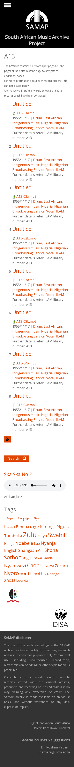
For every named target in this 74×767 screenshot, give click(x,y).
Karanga (48, 526)
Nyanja (48, 543)
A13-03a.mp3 (26, 280)
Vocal (50, 128)
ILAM (60, 128)
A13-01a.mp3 (26, 113)
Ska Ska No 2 (18, 474)
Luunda (22, 580)
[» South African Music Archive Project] (37, 20)
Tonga (25, 557)
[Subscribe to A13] (37, 439)
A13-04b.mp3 (26, 405)
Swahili (57, 535)
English (10, 550)
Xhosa (9, 580)
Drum (37, 118)
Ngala (34, 527)
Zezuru (61, 566)
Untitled (22, 103)
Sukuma (48, 566)
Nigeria (47, 123)
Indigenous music (25, 123)
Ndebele (24, 543)
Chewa (37, 558)
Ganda (48, 558)
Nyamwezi (15, 565)
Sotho (11, 557)
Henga (9, 543)
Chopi (34, 565)
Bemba (22, 526)
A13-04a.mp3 (26, 363)
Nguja (63, 526)
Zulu (30, 534)
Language (24, 518)
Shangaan (27, 550)
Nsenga (53, 574)
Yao (41, 550)
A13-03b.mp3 (26, 321)
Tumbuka (13, 535)
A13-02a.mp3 (26, 196)
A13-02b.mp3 (26, 238)
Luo (37, 543)
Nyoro (11, 573)
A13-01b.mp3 (26, 155)
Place (36, 518)
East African (53, 118)
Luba (9, 526)
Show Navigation (7, 6)
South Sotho (33, 573)
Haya (42, 535)
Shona (51, 550)
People (10, 518)
